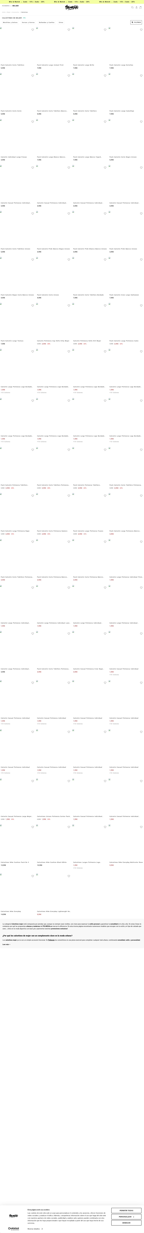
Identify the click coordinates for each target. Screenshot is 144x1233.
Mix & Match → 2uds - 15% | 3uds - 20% (27, 2)
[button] (133, 22)
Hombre (6, 6)
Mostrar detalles (34, 1229)
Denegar (126, 1223)
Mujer (16, 6)
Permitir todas (126, 1210)
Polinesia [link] (51, 940)
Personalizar (125, 1217)
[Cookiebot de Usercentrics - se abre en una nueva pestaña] (13, 1228)
